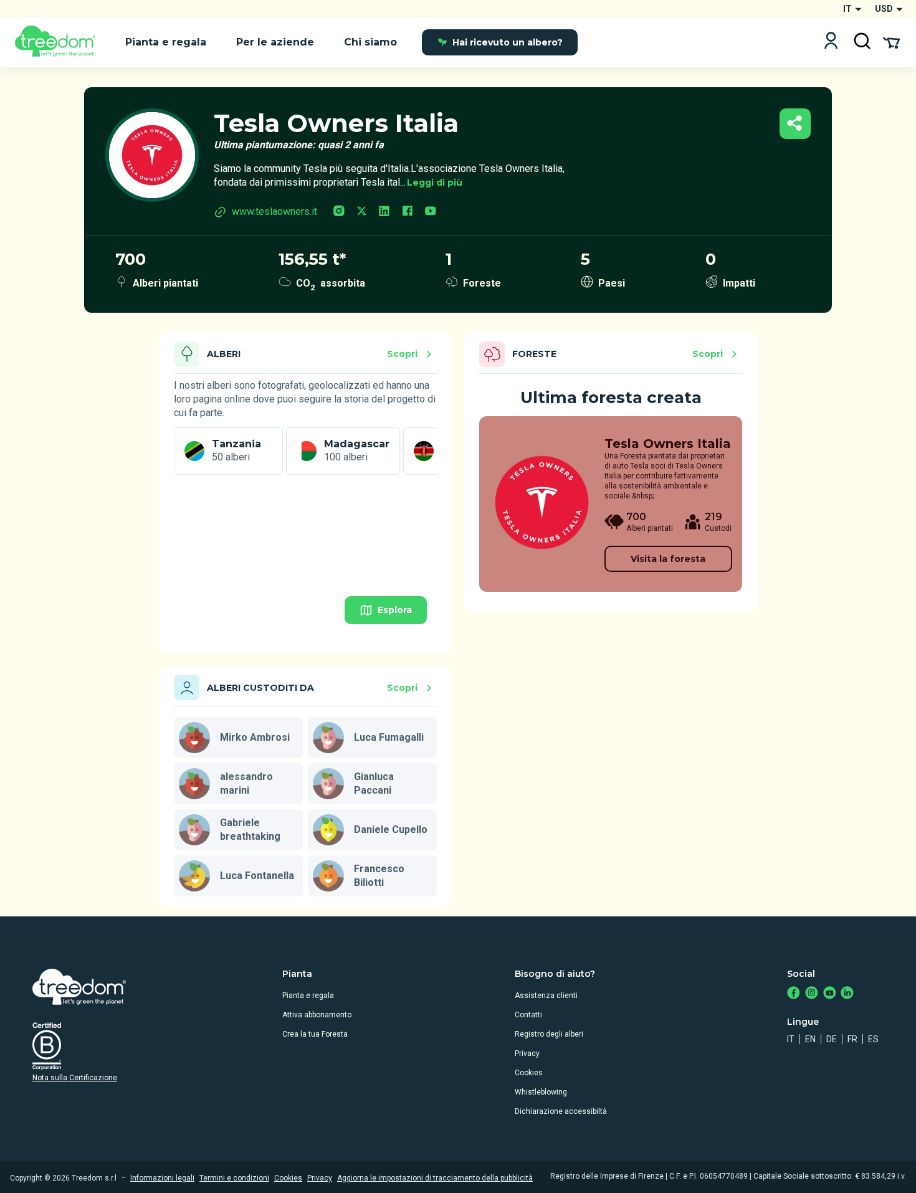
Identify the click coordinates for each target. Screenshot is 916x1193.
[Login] (831, 42)
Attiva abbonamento (316, 1014)
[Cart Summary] (891, 42)
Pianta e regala (308, 995)
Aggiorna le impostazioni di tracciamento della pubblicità (435, 1178)
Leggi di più (434, 182)
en (810, 1039)
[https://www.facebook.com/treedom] (793, 994)
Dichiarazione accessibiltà (561, 1111)
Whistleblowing (541, 1092)
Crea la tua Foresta (315, 1034)
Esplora (395, 610)
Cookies (529, 1072)
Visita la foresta (668, 558)
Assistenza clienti (546, 995)
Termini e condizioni (234, 1178)
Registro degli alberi (549, 1034)
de (831, 1039)
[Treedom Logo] (60, 42)
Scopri (402, 353)
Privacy (527, 1053)
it (790, 1039)
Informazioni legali (162, 1178)
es (873, 1039)
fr (852, 1039)
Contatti (528, 1014)
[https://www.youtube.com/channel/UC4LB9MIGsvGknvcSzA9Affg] (829, 994)
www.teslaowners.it (274, 211)
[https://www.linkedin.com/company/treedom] (847, 994)
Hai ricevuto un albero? (507, 42)
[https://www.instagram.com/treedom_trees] (811, 994)
